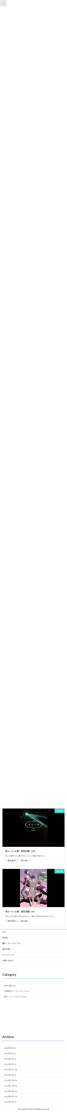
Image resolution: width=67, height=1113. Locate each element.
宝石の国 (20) (9, 986)
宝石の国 (24, 861)
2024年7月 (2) (10, 1102)
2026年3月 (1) (10, 1053)
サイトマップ (8, 955)
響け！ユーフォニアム (11, 943)
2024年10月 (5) (10, 1091)
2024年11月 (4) (10, 1086)
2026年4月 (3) (10, 1048)
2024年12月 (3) (10, 1080)
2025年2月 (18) (10, 1070)
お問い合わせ (8, 960)
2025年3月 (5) (10, 1064)
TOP (4, 932)
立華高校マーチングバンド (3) (16, 991)
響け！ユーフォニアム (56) (15, 996)
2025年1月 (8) (10, 1075)
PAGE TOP (62, 1076)
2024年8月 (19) (10, 1096)
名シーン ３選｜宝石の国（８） (20, 911)
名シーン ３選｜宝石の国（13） (20, 851)
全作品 (5, 938)
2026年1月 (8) (10, 1059)
